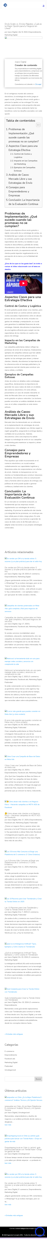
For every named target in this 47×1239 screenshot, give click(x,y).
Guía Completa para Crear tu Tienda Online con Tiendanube (22, 999)
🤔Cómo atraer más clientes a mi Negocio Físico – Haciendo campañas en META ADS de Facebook (22, 815)
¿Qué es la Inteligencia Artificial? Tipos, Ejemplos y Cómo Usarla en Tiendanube (21, 954)
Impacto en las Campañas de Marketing (25, 162)
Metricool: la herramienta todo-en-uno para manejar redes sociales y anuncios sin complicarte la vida (23, 672)
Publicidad (9, 629)
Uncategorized (10, 1070)
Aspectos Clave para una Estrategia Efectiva (23, 148)
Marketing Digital (11, 35)
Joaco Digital (12, 32)
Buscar (38, 1079)
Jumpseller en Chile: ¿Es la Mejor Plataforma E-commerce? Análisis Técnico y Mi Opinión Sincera (23, 1108)
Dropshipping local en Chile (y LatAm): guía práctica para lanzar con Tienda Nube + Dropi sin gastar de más (23, 1149)
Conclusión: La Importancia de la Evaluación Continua (24, 202)
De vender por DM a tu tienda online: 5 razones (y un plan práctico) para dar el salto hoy (23, 569)
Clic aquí (38, 84)
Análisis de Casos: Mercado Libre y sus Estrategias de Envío (20, 179)
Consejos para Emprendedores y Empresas (19, 191)
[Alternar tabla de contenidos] (37, 125)
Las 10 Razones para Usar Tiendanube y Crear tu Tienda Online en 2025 (21, 908)
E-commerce (35, 574)
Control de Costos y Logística (23, 156)
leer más (8, 1125)
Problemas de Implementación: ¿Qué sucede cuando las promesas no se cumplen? (24, 135)
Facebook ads (23, 626)
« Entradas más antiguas (14, 1034)
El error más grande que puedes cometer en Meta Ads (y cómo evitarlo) (23, 721)
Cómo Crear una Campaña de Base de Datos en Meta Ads (23, 766)
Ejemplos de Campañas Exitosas (24, 169)
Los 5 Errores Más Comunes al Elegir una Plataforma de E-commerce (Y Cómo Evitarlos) (22, 862)
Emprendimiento (35, 32)
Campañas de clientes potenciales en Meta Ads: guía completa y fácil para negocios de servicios (23, 619)
